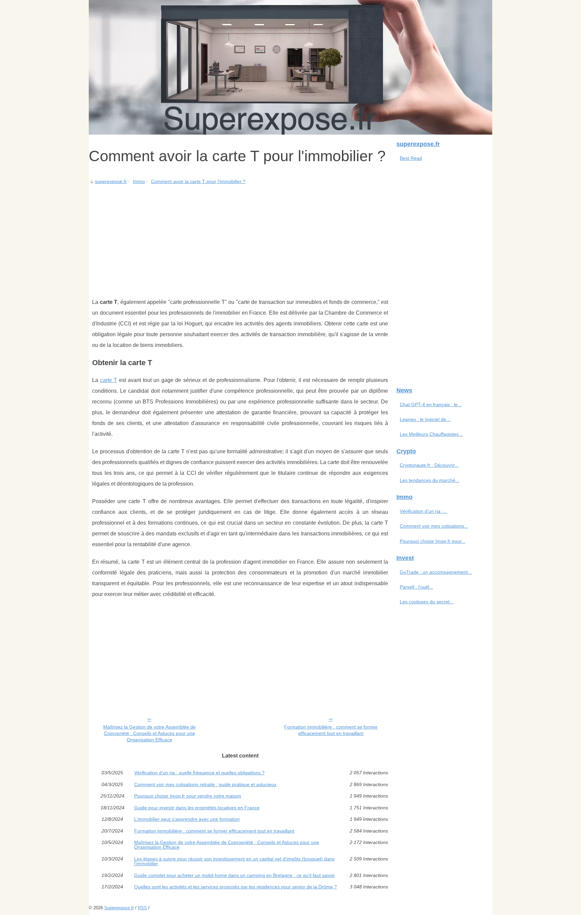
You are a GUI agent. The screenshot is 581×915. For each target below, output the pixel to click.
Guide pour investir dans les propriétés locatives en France (197, 807)
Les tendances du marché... (429, 480)
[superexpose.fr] (290, 67)
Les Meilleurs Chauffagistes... (431, 434)
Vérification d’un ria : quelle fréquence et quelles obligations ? (199, 772)
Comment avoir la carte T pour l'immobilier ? (198, 181)
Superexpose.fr (119, 907)
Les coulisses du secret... (427, 601)
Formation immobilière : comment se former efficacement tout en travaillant (331, 730)
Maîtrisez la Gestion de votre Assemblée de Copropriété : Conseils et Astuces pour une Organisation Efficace (149, 733)
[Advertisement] (240, 236)
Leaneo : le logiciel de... (425, 419)
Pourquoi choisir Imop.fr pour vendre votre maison (187, 796)
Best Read (411, 158)
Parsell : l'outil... (416, 587)
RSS (142, 907)
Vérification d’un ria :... (423, 511)
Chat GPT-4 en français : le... (431, 404)
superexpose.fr (111, 181)
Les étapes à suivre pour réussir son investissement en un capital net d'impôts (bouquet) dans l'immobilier (234, 861)
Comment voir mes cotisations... (434, 526)
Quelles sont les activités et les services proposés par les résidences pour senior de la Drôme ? (235, 886)
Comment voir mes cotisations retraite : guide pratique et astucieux (205, 784)
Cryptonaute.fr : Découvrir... (429, 465)
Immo (139, 181)
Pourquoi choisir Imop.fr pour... (432, 541)
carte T (108, 380)
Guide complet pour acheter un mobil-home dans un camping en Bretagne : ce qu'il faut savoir (234, 875)
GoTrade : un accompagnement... (436, 572)
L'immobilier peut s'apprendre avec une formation (187, 819)
